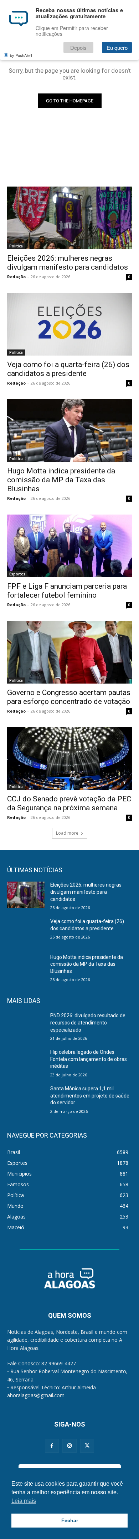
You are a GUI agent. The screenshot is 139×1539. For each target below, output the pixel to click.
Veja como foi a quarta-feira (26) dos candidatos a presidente (68, 369)
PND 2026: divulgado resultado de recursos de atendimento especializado (87, 1022)
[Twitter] (87, 1446)
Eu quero (117, 47)
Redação (16, 276)
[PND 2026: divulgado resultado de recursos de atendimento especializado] (26, 1025)
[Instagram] (69, 1446)
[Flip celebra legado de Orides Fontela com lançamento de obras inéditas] (26, 1062)
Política (16, 246)
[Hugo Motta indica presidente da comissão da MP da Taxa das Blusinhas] (69, 430)
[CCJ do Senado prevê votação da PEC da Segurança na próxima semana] (69, 758)
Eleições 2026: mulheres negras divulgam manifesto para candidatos (67, 262)
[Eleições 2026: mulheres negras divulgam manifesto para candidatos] (69, 218)
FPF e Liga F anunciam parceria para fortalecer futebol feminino (67, 590)
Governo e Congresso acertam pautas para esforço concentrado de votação (68, 697)
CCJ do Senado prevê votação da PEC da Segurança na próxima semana (69, 803)
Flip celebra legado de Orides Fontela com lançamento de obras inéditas (88, 1059)
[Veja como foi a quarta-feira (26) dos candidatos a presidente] (69, 324)
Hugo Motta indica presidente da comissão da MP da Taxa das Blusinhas (61, 480)
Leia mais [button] (23, 1501)
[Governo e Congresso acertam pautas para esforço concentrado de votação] (69, 652)
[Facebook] (52, 1446)
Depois (78, 47)
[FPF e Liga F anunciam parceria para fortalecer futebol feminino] (69, 546)
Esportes (17, 573)
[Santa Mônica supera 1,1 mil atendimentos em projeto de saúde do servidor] (26, 1098)
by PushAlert (21, 55)
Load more (67, 833)
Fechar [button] (69, 1520)
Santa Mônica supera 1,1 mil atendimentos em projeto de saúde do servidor (89, 1095)
